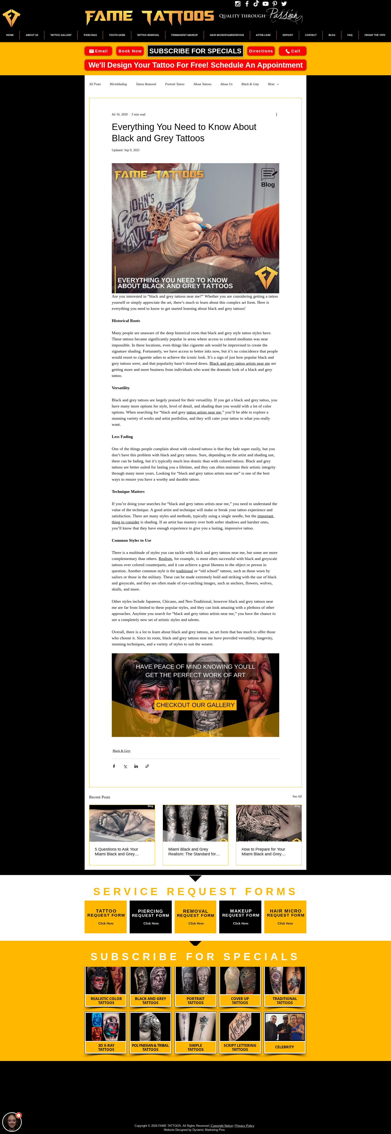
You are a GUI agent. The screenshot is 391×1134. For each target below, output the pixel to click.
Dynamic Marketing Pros (209, 1130)
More (271, 84)
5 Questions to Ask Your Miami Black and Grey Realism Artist (116, 851)
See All (297, 796)
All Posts (95, 84)
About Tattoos (202, 84)
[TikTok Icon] (256, 3)
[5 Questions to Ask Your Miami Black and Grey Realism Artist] (122, 823)
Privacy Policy (244, 1125)
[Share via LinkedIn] (136, 766)
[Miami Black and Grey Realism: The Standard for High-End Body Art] (195, 823)
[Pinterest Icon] (275, 3)
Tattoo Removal (146, 84)
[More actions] (276, 114)
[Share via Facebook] (114, 766)
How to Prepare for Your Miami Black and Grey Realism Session (263, 851)
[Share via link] (147, 766)
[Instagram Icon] (237, 3)
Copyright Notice (222, 1125)
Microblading (118, 84)
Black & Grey (250, 84)
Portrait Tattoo (174, 84)
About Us (226, 84)
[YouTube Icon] (265, 3)
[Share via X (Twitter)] (125, 766)
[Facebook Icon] (247, 3)
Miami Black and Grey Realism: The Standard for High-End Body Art (192, 851)
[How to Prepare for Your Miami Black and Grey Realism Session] (269, 823)
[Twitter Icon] (284, 3)
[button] (60, 35)
